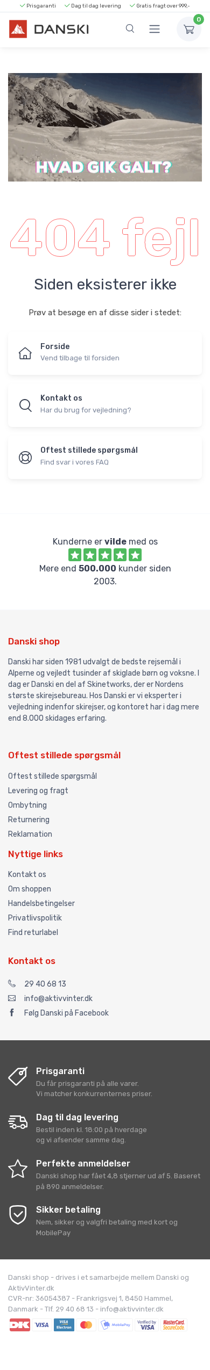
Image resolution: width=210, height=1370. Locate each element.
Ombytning (27, 805)
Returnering (29, 819)
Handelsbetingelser (41, 903)
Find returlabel (33, 932)
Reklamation (30, 834)
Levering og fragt (38, 790)
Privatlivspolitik (35, 918)
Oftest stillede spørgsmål (52, 776)
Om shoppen (29, 889)
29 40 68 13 (45, 984)
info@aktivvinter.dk (58, 998)
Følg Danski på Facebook (66, 1013)
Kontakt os (27, 874)
